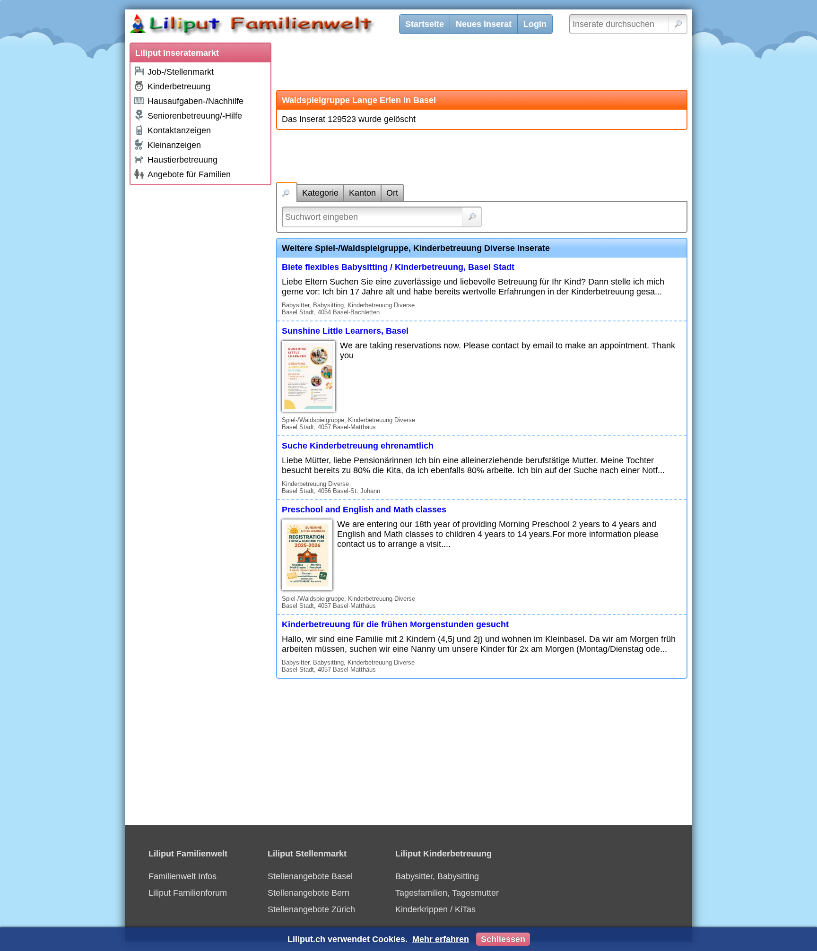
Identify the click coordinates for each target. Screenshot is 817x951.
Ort (392, 193)
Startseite (424, 24)
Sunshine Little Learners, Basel (345, 331)
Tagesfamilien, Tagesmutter (447, 893)
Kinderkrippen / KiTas (435, 909)
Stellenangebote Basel (310, 876)
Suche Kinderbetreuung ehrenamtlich (358, 445)
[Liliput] (269, 26)
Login (535, 24)
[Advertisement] (200, 332)
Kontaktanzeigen (179, 130)
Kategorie (320, 193)
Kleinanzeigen (174, 145)
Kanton (362, 193)
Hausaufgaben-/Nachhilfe (195, 101)
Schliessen (503, 939)
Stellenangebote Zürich (311, 909)
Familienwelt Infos (182, 876)
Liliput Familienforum (187, 893)
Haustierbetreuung (182, 159)
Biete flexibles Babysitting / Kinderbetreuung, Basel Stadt (398, 267)
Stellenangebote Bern (308, 893)
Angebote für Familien (189, 174)
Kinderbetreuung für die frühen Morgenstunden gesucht (395, 624)
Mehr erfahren (440, 939)
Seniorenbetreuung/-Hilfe (195, 116)
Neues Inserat (484, 24)
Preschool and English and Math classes (364, 509)
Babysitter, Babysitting (437, 876)
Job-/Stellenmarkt (181, 72)
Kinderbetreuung (179, 86)
